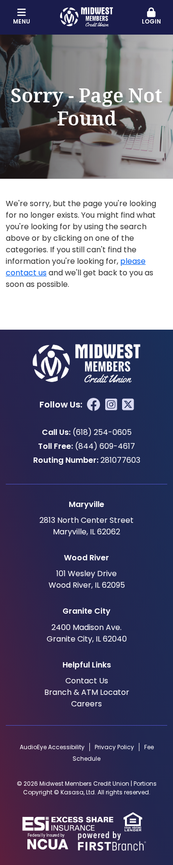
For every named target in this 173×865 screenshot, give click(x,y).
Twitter (128, 404)
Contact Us (86, 680)
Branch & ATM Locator (86, 692)
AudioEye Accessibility (52, 747)
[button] (151, 17)
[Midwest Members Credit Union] (86, 16)
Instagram (111, 404)
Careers (86, 703)
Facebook (93, 404)
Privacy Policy (114, 747)
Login (151, 21)
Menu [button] (21, 21)
